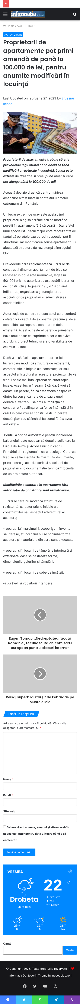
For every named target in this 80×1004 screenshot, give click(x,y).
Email (8, 795)
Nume (8, 779)
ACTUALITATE (26, 25)
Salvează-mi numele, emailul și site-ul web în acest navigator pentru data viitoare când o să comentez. (36, 834)
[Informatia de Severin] (28, 14)
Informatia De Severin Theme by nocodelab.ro (39, 975)
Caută (7, 943)
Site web (9, 811)
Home (10, 25)
